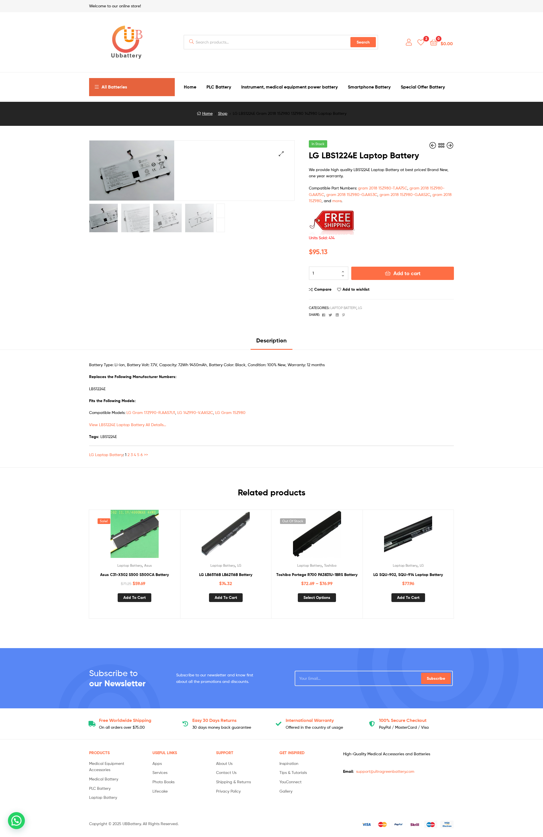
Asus (148, 565)
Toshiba (330, 565)
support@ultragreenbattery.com (385, 771)
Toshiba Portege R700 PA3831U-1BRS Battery (316, 574)
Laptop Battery (343, 308)
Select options (316, 597)
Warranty (310, 720)
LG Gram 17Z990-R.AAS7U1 (150, 412)
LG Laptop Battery (106, 454)
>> (146, 454)
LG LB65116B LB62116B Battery (225, 574)
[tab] (271, 342)
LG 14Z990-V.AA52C (195, 412)
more (336, 200)
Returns (214, 720)
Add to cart (407, 273)
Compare (322, 289)
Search (363, 42)
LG (360, 308)
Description (271, 340)
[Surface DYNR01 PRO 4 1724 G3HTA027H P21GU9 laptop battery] (450, 145)
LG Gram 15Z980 (230, 412)
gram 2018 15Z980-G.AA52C (405, 194)
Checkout (402, 720)
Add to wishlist (355, 289)
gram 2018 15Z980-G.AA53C (351, 194)
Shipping (125, 720)
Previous (220, 225)
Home (207, 113)
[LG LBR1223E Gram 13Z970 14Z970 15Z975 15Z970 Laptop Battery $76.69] (433, 145)
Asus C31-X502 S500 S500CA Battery (134, 574)
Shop (222, 113)
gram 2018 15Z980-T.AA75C (382, 187)
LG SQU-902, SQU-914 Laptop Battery (408, 574)
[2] (420, 42)
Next (220, 211)
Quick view (148, 536)
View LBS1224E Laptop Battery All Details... (127, 424)
